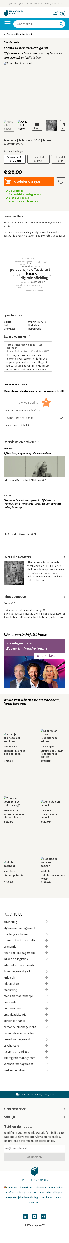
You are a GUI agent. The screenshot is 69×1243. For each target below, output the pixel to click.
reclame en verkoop (16, 1051)
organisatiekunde (15, 1014)
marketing (10, 990)
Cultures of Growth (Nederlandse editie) (52, 753)
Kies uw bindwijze (14, 151)
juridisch (9, 977)
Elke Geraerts (11, 42)
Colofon (9, 1192)
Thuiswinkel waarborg (20, 1187)
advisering (10, 922)
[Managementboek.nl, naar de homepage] (14, 15)
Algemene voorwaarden (49, 1187)
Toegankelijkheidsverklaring (22, 1197)
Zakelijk (9, 1117)
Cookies (32, 1192)
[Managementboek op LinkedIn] (25, 1216)
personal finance (14, 1021)
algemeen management (19, 928)
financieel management (19, 953)
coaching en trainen (16, 934)
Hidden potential (14, 875)
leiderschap (11, 983)
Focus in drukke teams (26, 648)
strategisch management (20, 1058)
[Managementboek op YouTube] (34, 1216)
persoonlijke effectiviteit (19, 1033)
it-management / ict (17, 971)
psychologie (11, 1045)
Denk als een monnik (49, 816)
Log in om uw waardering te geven (22, 410)
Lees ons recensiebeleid (17, 425)
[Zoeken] (61, 24)
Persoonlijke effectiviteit (19, 34)
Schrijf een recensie (20, 417)
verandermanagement (18, 1064)
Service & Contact (51, 1197)
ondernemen (12, 1008)
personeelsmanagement (20, 1027)
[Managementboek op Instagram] (43, 1216)
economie (10, 946)
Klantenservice (15, 1109)
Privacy (21, 1192)
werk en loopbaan (15, 1070)
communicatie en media (19, 940)
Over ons (34, 1202)
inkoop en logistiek (16, 959)
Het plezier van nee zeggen (53, 877)
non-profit (10, 1002)
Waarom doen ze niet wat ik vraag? (14, 816)
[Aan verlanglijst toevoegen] (60, 181)
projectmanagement (17, 1039)
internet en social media (19, 965)
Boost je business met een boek (14, 752)
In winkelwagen (26, 182)
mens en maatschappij (18, 996)
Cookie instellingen (51, 1192)
